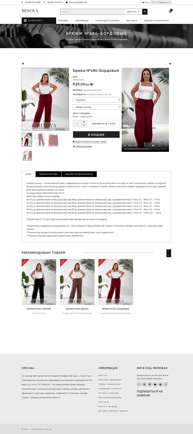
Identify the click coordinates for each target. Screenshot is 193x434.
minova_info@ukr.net (78, 2)
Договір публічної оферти (113, 411)
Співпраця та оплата (107, 21)
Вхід (147, 2)
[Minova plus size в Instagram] (144, 384)
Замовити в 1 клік (103, 123)
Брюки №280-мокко (77, 309)
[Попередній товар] (23, 63)
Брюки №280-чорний (39, 309)
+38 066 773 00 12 (54, 2)
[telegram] (160, 384)
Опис (28, 174)
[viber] (166, 384)
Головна (63, 21)
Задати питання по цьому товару (91, 141)
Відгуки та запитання (156, 21)
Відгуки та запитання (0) (79, 174)
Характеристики (48, 174)
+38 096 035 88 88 (32, 2)
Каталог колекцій (108, 393)
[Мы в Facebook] (139, 384)
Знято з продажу (108, 406)
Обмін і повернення (109, 384)
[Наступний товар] (170, 63)
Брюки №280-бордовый (115, 309)
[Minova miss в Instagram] (150, 384)
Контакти (131, 21)
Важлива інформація (110, 379)
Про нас (102, 375)
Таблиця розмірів (83, 146)
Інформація (81, 21)
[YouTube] (155, 384)
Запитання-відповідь (110, 397)
